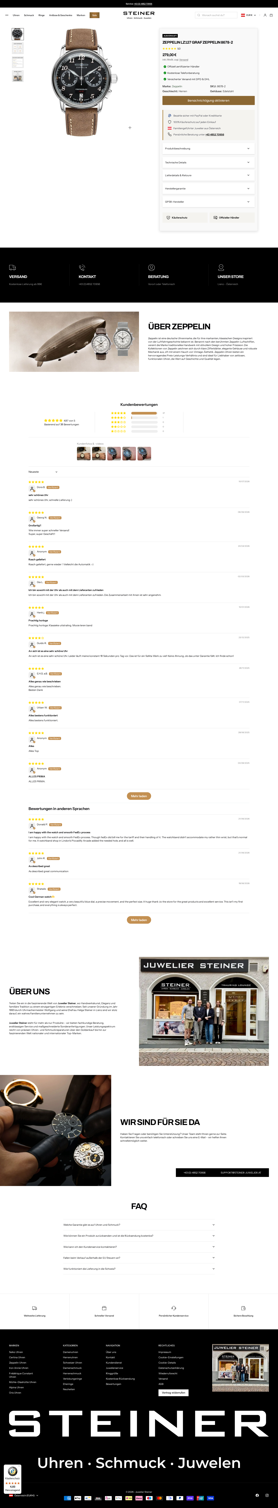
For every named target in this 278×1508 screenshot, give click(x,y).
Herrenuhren (70, 1357)
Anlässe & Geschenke (60, 15)
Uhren (16, 15)
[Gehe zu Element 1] (18, 34)
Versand (183, 59)
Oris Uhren (15, 1392)
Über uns (111, 1352)
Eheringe (68, 1383)
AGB (160, 1383)
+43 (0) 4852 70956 (143, 3)
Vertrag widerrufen (173, 1392)
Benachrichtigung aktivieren (208, 100)
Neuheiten (69, 1389)
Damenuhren (70, 1352)
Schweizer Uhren (72, 1362)
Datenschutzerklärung (171, 1367)
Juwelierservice (114, 1367)
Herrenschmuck (72, 1373)
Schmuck (29, 15)
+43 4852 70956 (214, 134)
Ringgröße (112, 1373)
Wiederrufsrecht (167, 1373)
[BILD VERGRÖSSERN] (130, 127)
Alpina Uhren (16, 1387)
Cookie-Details (167, 1362)
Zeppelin (177, 86)
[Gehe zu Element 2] (18, 48)
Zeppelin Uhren (17, 1362)
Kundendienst (114, 1362)
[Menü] (19, 1467)
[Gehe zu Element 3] (18, 62)
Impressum (164, 1352)
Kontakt (110, 1357)
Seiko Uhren (16, 1352)
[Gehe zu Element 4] (18, 76)
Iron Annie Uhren (18, 1367)
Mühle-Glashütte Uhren (22, 1382)
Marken (81, 15)
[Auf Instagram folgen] (267, 1495)
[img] (36, 481)
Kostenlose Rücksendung (120, 1378)
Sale (94, 15)
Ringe (42, 15)
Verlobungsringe (72, 1378)
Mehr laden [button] (139, 796)
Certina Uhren (17, 1357)
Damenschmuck (72, 1367)
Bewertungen (113, 1383)
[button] (118, 413)
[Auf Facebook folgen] (257, 1495)
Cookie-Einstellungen (170, 1357)
